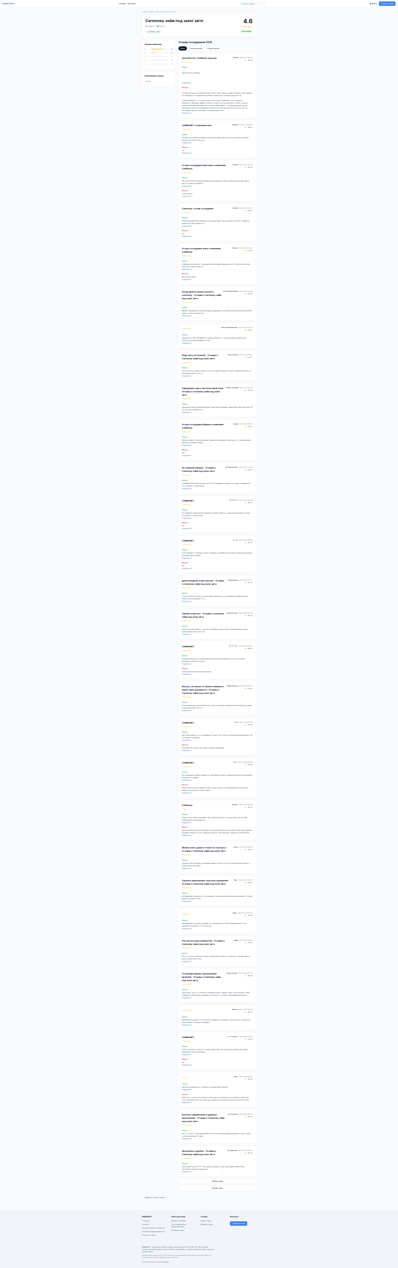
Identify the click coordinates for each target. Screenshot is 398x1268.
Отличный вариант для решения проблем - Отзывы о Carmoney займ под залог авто (201, 977)
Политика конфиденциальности (153, 1231)
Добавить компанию (178, 1221)
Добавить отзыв (207, 1224)
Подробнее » (187, 83)
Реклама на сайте (177, 1230)
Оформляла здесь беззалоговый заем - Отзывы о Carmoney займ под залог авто (203, 391)
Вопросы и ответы (148, 1235)
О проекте (146, 1221)
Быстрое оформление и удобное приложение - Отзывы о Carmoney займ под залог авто (203, 1118)
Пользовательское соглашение (153, 1228)
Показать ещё (217, 1181)
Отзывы (122, 4)
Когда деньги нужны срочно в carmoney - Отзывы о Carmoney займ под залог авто (201, 295)
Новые (182, 48)
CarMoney (187, 805)
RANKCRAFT (8, 3)
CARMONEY (188, 501)
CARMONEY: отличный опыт (197, 125)
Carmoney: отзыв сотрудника (197, 208)
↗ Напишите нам (238, 1223)
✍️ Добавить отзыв (153, 32)
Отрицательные (213, 48)
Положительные (196, 48)
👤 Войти (373, 4)
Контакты (132, 4)
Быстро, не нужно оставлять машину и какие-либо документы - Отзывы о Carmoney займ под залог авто (203, 689)
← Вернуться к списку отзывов (154, 1197)
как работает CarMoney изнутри (199, 58)
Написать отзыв (387, 3)
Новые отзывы (206, 1221)
